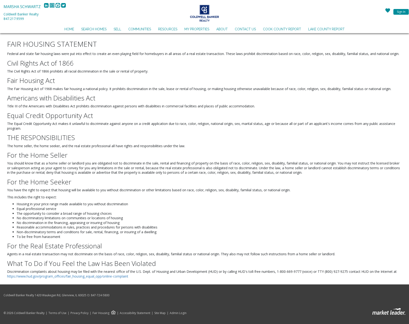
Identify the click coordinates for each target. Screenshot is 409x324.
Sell (117, 29)
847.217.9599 (14, 18)
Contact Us (245, 29)
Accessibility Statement (135, 313)
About (222, 29)
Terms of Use (58, 313)
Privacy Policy (80, 313)
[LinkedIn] (47, 6)
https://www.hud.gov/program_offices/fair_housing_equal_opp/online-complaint (67, 276)
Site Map (160, 313)
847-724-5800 (100, 295)
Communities (139, 29)
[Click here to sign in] (388, 11)
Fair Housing (101, 313)
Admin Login (178, 313)
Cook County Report (282, 29)
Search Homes (94, 29)
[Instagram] (52, 6)
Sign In (401, 12)
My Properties (196, 29)
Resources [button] (167, 29)
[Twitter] (63, 6)
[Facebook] (58, 6)
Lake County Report (326, 29)
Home (69, 29)
